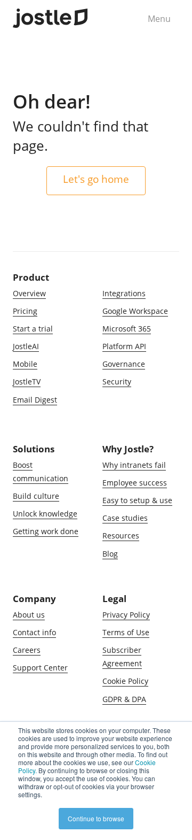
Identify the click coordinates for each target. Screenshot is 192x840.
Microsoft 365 (126, 328)
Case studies (125, 518)
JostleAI (26, 346)
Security (116, 381)
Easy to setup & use (137, 500)
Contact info (34, 632)
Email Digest (35, 400)
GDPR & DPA (124, 699)
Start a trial (33, 328)
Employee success (134, 482)
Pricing (25, 311)
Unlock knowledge (45, 513)
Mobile (25, 364)
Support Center (40, 667)
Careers (27, 650)
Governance (123, 364)
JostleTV (27, 381)
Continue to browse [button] (96, 818)
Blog (110, 554)
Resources (120, 535)
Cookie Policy (125, 681)
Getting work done (45, 531)
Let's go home (96, 179)
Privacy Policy (126, 615)
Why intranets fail (134, 465)
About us (29, 615)
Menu (159, 19)
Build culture (36, 496)
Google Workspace (135, 311)
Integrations (124, 293)
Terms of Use (125, 632)
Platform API (124, 346)
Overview (29, 293)
